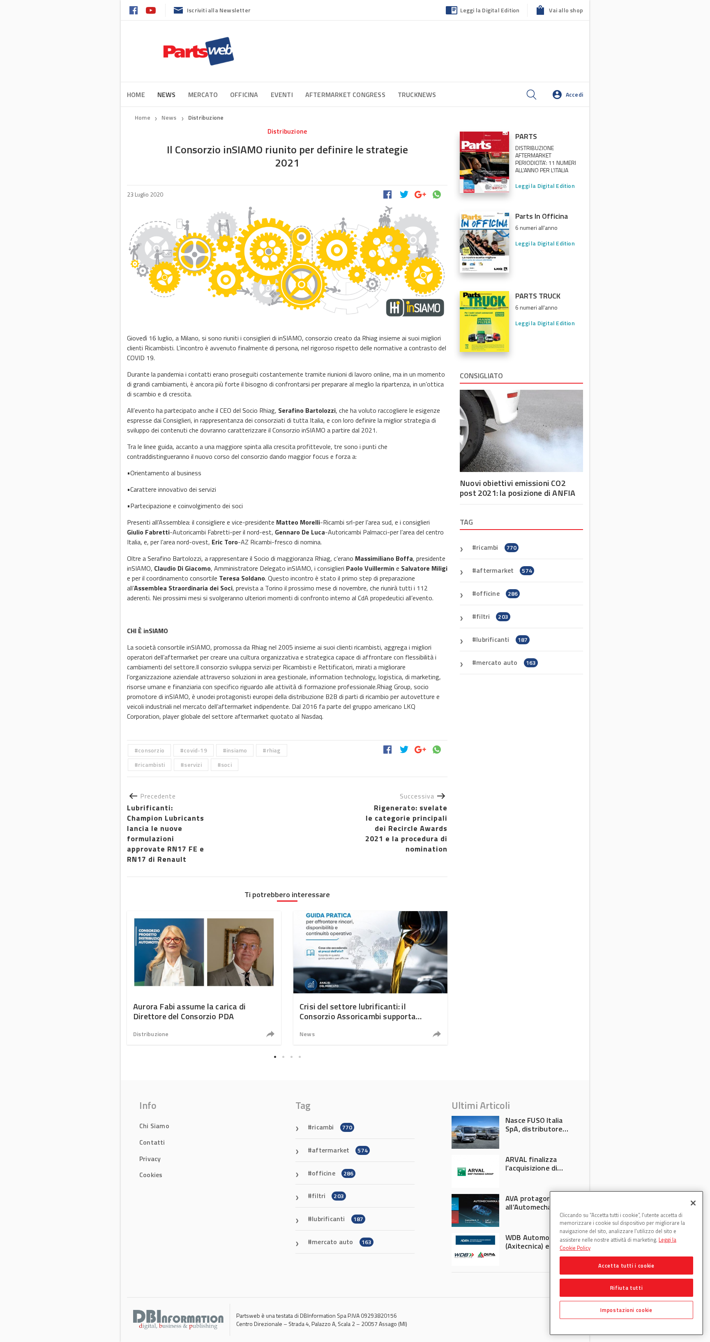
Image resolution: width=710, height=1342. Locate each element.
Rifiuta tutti (626, 1288)
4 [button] (299, 1057)
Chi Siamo (154, 1126)
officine (497, 593)
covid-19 (195, 750)
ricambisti (151, 764)
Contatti (152, 1142)
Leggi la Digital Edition (490, 10)
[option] (204, 978)
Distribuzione (206, 117)
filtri (492, 616)
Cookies (150, 1175)
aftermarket (504, 570)
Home (136, 94)
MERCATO (203, 94)
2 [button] (283, 1057)
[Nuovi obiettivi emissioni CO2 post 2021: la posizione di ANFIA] (521, 431)
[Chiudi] (693, 1203)
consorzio (151, 750)
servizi (192, 764)
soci (226, 764)
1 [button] (275, 1057)
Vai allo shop (566, 10)
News (169, 117)
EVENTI (282, 94)
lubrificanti (502, 639)
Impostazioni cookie (626, 1310)
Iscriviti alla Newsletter (219, 10)
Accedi (574, 94)
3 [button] (291, 1057)
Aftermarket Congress (345, 94)
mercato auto (506, 662)
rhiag (274, 750)
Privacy (150, 1159)
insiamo (236, 750)
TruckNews (417, 94)
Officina (244, 94)
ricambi (496, 547)
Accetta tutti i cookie (626, 1265)
